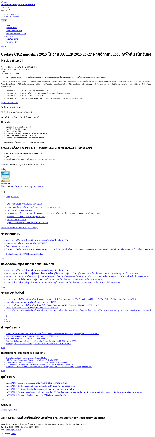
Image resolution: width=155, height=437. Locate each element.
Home (8, 25)
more (3, 258)
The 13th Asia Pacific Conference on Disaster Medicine (27, 338)
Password (5, 10)
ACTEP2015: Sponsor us (16, 220)
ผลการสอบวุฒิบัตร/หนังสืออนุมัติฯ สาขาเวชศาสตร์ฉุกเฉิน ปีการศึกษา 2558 (37, 240)
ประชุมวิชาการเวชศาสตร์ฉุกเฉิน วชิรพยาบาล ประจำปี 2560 (31, 302)
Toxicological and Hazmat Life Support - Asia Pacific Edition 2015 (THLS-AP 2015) (38, 344)
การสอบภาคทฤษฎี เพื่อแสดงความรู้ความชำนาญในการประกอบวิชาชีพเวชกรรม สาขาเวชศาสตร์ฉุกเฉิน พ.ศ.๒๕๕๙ (55, 279)
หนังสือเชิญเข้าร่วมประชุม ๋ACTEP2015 (27, 186)
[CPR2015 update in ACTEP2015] (15, 69)
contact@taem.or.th (13, 430)
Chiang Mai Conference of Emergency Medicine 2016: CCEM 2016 (32, 308)
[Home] (4, 2)
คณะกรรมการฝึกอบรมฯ (16, 34)
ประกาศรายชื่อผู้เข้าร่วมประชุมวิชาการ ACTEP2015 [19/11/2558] (34, 207)
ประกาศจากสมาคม (14, 31)
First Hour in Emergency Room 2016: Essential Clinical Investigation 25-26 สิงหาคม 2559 (41, 341)
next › (8, 319)
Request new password (14, 16)
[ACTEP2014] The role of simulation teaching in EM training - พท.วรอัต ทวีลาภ (37, 395)
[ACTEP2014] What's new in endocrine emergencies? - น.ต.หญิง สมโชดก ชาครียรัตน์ (40, 389)
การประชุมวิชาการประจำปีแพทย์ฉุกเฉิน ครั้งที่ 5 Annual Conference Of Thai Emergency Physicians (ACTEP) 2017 (52, 305)
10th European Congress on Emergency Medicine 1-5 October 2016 (32, 360)
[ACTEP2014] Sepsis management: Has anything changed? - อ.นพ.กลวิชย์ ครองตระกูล (40, 386)
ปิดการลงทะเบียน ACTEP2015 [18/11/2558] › (19, 228)
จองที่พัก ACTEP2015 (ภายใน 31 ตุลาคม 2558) (26, 217)
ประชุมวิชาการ (12, 197)
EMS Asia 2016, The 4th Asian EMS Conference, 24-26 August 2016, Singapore (37, 362)
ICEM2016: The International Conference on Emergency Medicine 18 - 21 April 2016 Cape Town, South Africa (49, 367)
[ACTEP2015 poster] (5, 182)
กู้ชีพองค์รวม (11, 28)
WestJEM (9, 36)
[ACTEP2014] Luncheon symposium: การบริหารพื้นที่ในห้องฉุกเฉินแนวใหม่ (37, 383)
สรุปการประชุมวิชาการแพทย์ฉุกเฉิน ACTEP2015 (27, 223)
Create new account (13, 14)
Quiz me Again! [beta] (9, 410)
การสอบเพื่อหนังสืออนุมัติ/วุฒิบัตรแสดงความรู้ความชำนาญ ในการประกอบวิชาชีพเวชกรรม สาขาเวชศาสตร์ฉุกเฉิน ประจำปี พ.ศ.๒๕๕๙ (63, 282)
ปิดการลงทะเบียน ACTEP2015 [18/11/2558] (24, 204)
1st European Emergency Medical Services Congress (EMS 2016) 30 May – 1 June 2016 (40, 364)
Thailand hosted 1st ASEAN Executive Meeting (24, 254)
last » (8, 321)
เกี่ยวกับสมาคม (12, 39)
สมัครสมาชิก (11, 42)
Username (5, 7)
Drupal (13, 434)
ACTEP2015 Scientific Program (19, 210)
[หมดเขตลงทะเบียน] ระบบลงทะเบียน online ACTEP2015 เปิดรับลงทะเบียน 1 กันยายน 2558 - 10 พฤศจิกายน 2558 (53, 213)
